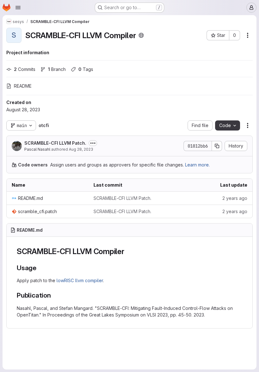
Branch (57, 69)
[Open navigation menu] (18, 8)
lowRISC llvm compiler (80, 280)
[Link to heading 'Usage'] (40, 268)
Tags (85, 69)
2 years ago (234, 198)
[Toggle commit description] (93, 143)
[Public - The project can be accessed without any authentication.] (141, 35)
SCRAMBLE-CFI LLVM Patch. (55, 143)
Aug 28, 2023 (81, 149)
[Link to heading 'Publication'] (54, 295)
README (23, 86)
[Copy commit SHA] (217, 146)
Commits (24, 69)
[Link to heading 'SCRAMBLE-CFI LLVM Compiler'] (128, 251)
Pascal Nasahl (37, 149)
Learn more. (197, 164)
